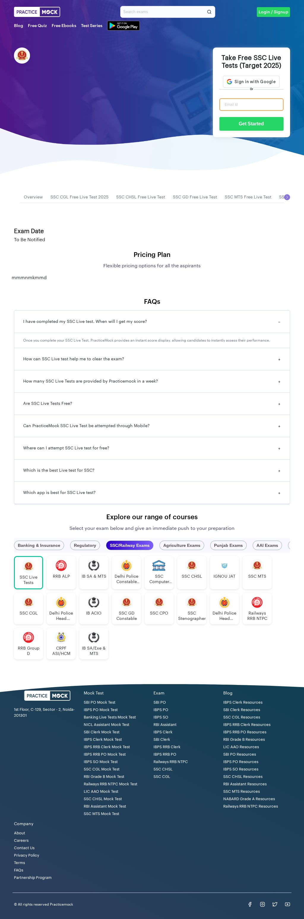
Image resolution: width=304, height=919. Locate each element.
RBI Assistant (165, 725)
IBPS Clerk (162, 732)
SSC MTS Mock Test (101, 814)
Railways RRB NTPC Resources (250, 806)
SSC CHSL (162, 769)
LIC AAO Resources (241, 747)
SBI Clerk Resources (241, 710)
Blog (18, 26)
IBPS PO (160, 710)
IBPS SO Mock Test (101, 762)
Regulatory (85, 545)
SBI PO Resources (239, 754)
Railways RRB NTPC (170, 762)
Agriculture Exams (181, 545)
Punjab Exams (228, 545)
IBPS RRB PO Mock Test (105, 754)
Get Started (251, 123)
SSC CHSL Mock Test (103, 799)
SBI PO (159, 702)
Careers (21, 840)
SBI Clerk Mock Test (102, 732)
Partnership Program (33, 877)
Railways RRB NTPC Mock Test (110, 784)
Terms (19, 863)
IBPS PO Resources (240, 762)
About (19, 833)
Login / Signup (273, 12)
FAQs (18, 870)
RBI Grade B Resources (244, 739)
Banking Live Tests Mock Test (110, 717)
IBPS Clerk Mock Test (103, 739)
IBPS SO (160, 717)
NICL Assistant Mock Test (106, 725)
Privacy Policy (26, 855)
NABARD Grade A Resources (249, 799)
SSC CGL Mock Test (102, 769)
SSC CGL (161, 777)
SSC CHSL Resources (242, 777)
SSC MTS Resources (241, 791)
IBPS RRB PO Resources (244, 732)
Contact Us (24, 848)
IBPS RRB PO (164, 754)
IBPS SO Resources (240, 769)
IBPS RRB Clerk (166, 747)
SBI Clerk (161, 739)
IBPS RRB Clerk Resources (246, 725)
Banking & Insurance (39, 545)
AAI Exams (267, 545)
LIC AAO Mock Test (101, 791)
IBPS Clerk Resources (242, 702)
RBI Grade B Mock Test (104, 777)
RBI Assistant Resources (245, 784)
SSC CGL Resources (241, 717)
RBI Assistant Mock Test (105, 806)
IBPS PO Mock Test (101, 710)
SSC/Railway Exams (130, 545)
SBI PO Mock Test (99, 702)
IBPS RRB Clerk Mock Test (107, 747)
